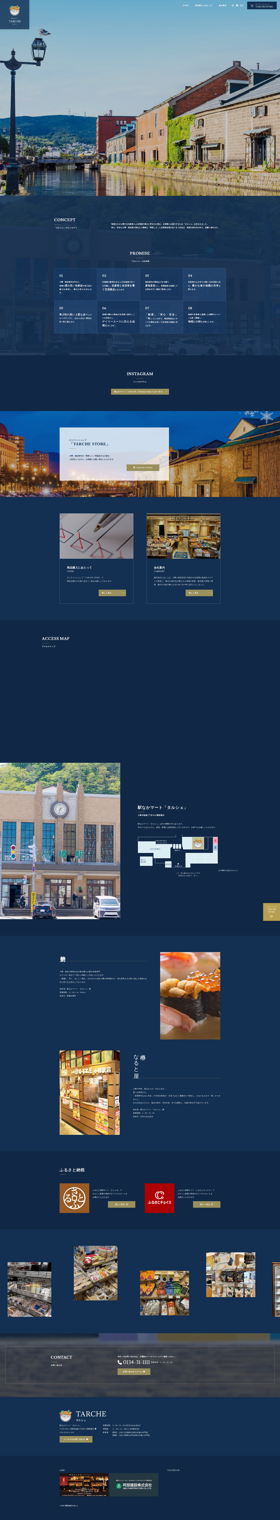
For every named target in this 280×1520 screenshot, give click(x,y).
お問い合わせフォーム (132, 1372)
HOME (186, 5)
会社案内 (223, 5)
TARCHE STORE (144, 468)
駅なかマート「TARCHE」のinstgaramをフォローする (138, 392)
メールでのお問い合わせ (74, 1439)
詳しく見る (107, 593)
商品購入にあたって (204, 5)
